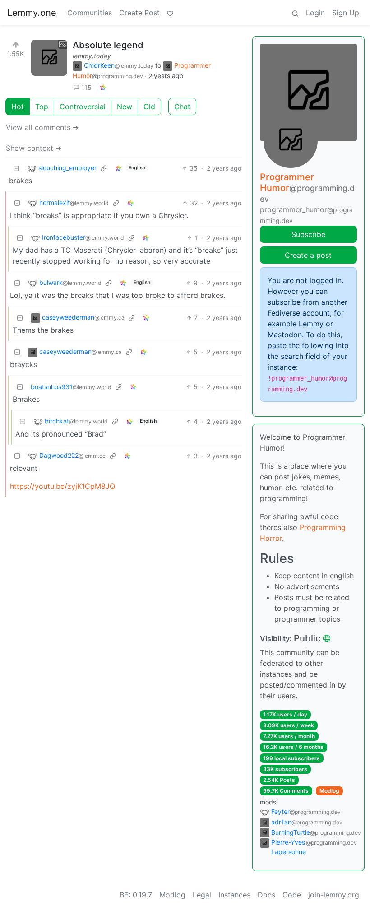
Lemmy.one (31, 12)
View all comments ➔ (42, 127)
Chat (182, 106)
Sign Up (345, 12)
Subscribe (308, 234)
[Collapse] (16, 168)
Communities (89, 12)
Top (41, 106)
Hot (17, 106)
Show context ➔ (33, 148)
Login (315, 12)
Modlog (329, 790)
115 (86, 87)
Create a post (308, 255)
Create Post (139, 12)
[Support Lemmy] (170, 13)
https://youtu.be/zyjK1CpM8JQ (62, 486)
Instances (234, 894)
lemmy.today (92, 56)
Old (149, 106)
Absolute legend (108, 45)
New (124, 106)
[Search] (295, 13)
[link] (103, 87)
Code (291, 894)
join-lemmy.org (333, 894)
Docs (266, 894)
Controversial (83, 106)
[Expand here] (49, 58)
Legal (202, 894)
